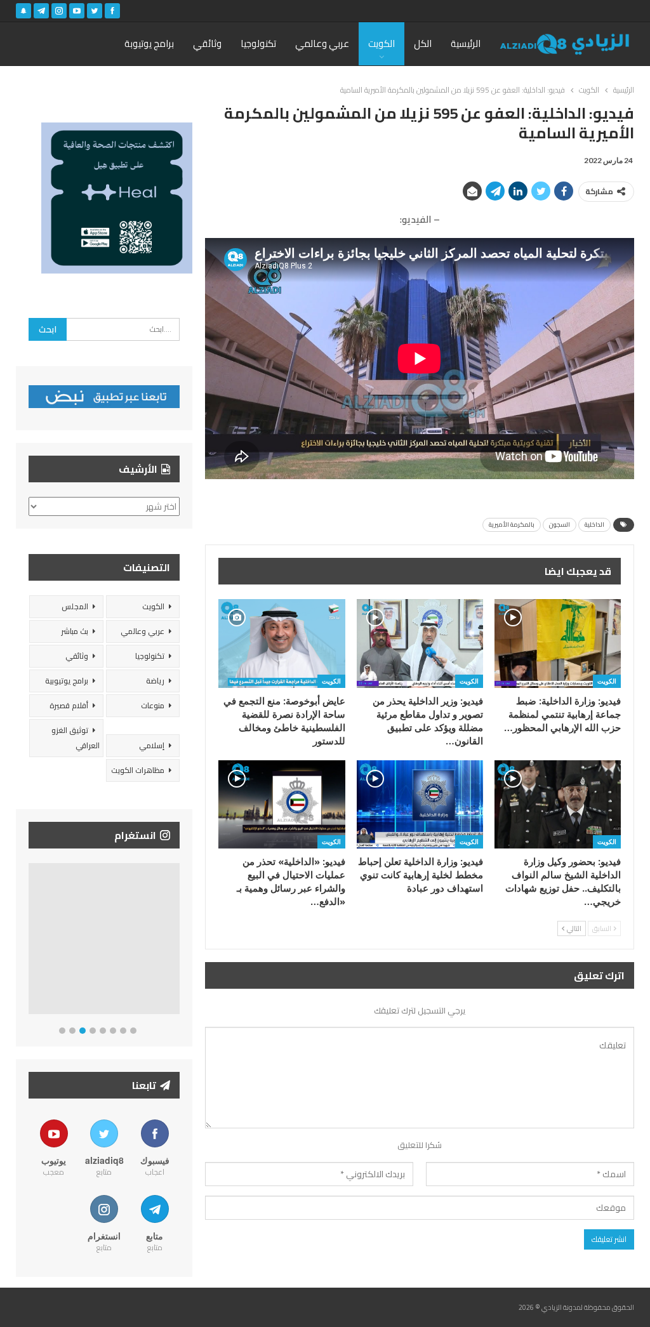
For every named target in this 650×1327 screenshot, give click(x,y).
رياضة (155, 680)
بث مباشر (74, 631)
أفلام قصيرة (69, 705)
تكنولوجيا (258, 43)
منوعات (152, 705)
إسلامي (151, 745)
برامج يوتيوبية (66, 680)
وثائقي (207, 43)
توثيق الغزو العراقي (75, 738)
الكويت (381, 43)
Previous (32, 941)
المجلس (75, 606)
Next (176, 941)
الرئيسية (466, 43)
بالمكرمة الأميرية (511, 524)
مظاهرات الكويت (137, 770)
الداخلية (594, 524)
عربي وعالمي (322, 43)
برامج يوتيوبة (149, 43)
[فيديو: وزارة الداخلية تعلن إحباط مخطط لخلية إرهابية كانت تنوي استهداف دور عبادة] (420, 804)
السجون (559, 524)
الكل (423, 43)
